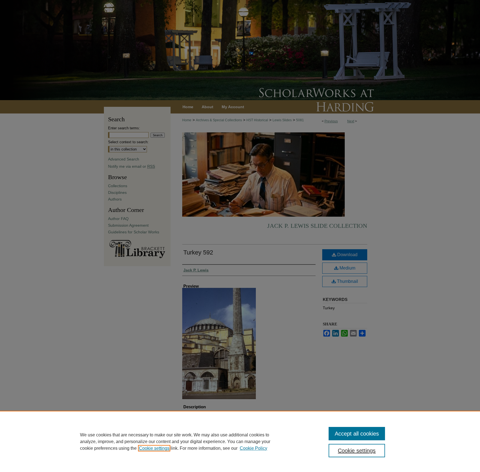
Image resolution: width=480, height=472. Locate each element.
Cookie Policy (253, 448)
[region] (240, 441)
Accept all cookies (357, 434)
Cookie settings (154, 448)
